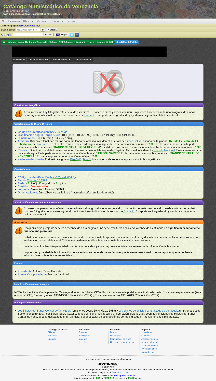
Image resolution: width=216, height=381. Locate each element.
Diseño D (75, 159)
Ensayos (57, 21)
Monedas (42, 21)
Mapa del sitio (148, 352)
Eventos (83, 342)
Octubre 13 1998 (37, 180)
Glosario (83, 339)
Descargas (115, 335)
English (64, 34)
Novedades (146, 332)
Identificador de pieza (120, 339)
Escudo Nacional (164, 150)
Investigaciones (149, 348)
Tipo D (87, 159)
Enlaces (83, 332)
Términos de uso (149, 345)
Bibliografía (84, 335)
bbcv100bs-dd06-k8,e (63, 177)
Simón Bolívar (133, 141)
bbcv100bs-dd (58, 132)
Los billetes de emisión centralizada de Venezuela (148, 310)
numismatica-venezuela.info (47, 14)
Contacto (89, 115)
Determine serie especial (122, 342)
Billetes (27, 21)
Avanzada (52, 29)
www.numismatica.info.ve (16, 14)
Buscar (113, 332)
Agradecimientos (149, 339)
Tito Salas (42, 144)
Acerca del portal (149, 342)
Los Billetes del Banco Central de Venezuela (44, 310)
